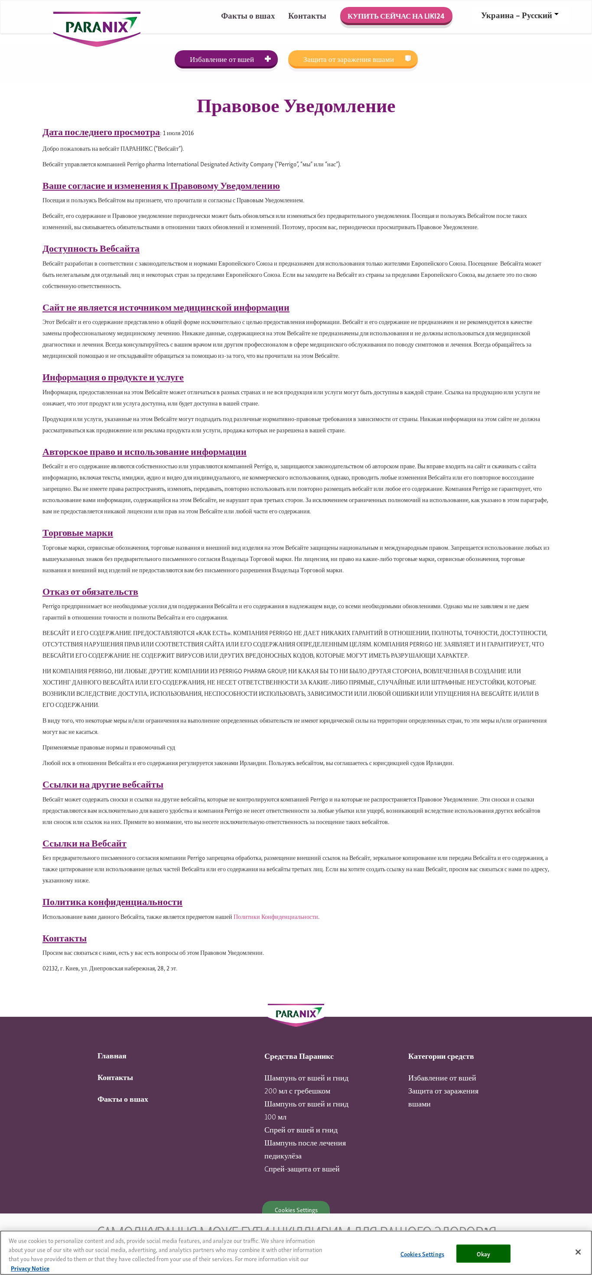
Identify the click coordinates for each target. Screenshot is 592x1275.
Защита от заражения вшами (348, 59)
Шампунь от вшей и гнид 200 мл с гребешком (306, 1083)
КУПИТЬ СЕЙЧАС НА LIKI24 (396, 15)
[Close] (578, 1252)
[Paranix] (296, 1013)
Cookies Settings (296, 1209)
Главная (112, 1054)
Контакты (307, 15)
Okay (484, 1253)
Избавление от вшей (222, 59)
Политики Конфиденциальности (276, 916)
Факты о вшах (248, 15)
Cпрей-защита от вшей (302, 1167)
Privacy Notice (30, 1268)
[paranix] (97, 16)
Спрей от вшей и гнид (301, 1129)
